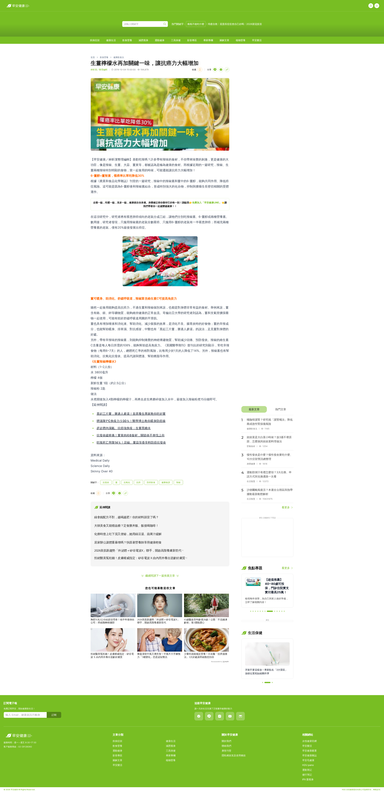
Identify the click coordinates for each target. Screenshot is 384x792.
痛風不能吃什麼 (195, 24)
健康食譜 (166, 482)
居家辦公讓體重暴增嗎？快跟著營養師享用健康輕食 (128, 542)
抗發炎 (106, 482)
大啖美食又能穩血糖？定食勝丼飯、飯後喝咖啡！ (126, 525)
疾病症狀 (95, 40)
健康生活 (111, 40)
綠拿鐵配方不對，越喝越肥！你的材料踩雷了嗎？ (126, 517)
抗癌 (138, 482)
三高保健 (176, 40)
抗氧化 (127, 482)
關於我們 (226, 741)
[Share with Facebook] (221, 69)
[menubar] (176, 40)
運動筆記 (307, 769)
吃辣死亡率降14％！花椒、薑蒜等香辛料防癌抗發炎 (131, 442)
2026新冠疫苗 (254, 24)
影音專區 (192, 40)
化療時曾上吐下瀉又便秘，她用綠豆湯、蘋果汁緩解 (128, 534)
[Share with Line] (215, 69)
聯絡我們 (226, 745)
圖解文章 (224, 40)
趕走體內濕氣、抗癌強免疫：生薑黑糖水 (124, 428)
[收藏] (199, 69)
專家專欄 (208, 40)
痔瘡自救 (213, 24)
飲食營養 (127, 40)
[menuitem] (95, 40)
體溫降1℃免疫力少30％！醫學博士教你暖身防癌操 (131, 421)
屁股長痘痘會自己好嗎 (232, 24)
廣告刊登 (226, 750)
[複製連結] (227, 69)
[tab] (254, 409)
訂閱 (54, 714)
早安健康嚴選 (309, 750)
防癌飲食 (151, 482)
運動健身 (159, 40)
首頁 (93, 57)
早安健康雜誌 (309, 755)
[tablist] (267, 409)
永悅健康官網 (309, 741)
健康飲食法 (118, 57)
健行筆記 (307, 774)
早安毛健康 (308, 760)
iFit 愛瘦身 (308, 779)
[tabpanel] (267, 462)
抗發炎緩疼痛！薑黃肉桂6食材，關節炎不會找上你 (131, 435)
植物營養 (240, 40)
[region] (160, 204)
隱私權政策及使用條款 (234, 755)
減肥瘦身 (143, 40)
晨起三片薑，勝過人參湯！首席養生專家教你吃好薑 (131, 414)
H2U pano (308, 765)
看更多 (286, 507)
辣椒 (178, 482)
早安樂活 (257, 40)
